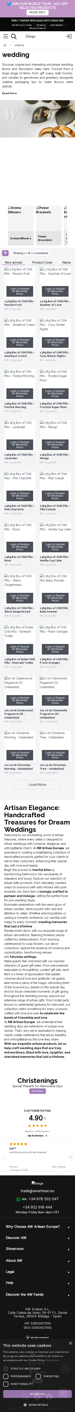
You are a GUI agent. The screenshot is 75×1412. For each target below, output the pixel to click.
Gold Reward (56, 25)
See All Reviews (36, 1135)
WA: (40, 1199)
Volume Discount (37, 28)
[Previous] (4, 1157)
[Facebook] (49, 1397)
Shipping (41, 25)
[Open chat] (63, 1393)
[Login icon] (69, 36)
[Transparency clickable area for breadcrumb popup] (27, 45)
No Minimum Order (22, 25)
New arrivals (13, 262)
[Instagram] (25, 1397)
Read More (9, 93)
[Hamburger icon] (5, 36)
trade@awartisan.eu (37, 1191)
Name (66, 262)
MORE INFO (37, 12)
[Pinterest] (37, 1397)
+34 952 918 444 (37, 1207)
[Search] (13, 36)
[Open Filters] (5, 253)
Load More (37, 784)
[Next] (71, 1157)
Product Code (42, 262)
